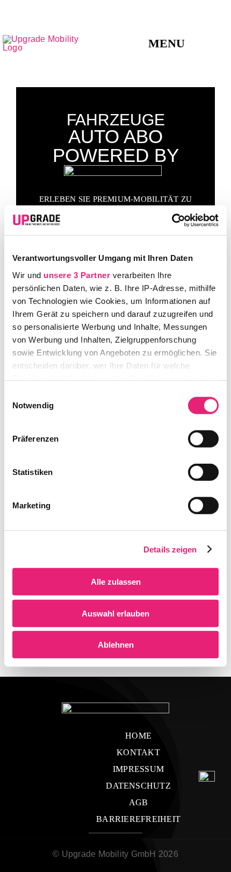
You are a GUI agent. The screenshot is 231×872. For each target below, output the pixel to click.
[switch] (203, 439)
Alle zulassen (116, 581)
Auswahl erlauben (115, 613)
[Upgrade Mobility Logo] (48, 39)
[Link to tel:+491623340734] (223, 43)
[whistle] (207, 774)
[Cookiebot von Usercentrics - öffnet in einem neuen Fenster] (172, 220)
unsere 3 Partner (77, 274)
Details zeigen (170, 549)
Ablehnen (116, 644)
